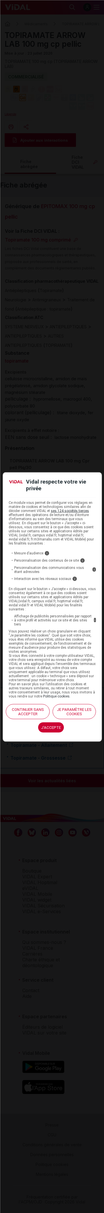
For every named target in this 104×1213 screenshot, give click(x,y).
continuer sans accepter (28, 711)
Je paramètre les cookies (74, 711)
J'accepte (51, 727)
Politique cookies (56, 696)
